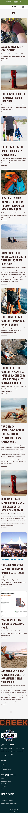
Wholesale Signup (6, 769)
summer (3, 144)
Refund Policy (4, 783)
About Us (3, 764)
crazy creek (13, 560)
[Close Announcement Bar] (27, 2)
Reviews (3, 767)
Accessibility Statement (7, 800)
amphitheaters (5, 560)
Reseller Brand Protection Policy (9, 803)
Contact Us (4, 789)
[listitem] (14, 2)
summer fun (10, 144)
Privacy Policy (5, 798)
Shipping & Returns (6, 781)
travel (16, 562)
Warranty (3, 786)
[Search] (26, 7)
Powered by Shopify (14, 809)
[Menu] (2, 7)
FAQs (2, 778)
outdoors (20, 560)
